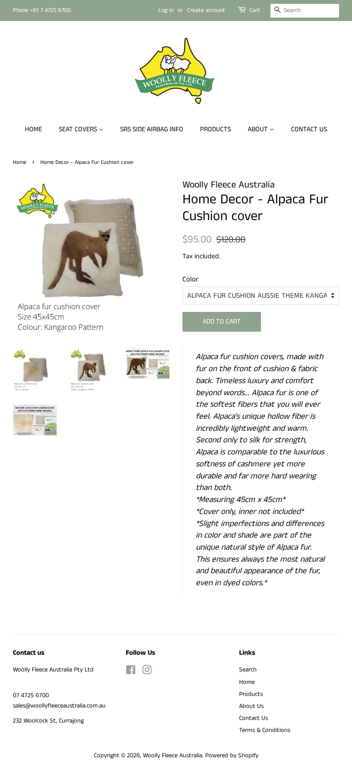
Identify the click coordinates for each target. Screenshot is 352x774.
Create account (206, 10)
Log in (165, 10)
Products (215, 129)
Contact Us (309, 129)
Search (248, 669)
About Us (251, 706)
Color (190, 279)
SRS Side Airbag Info (151, 129)
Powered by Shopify (231, 755)
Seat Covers (79, 129)
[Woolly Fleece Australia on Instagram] (147, 672)
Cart (254, 10)
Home (33, 129)
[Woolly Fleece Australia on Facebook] (131, 672)
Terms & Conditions (264, 730)
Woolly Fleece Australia (172, 755)
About (259, 129)
